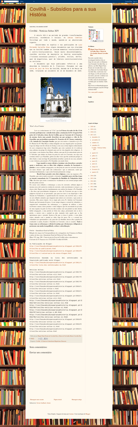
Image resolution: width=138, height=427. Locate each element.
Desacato (63, 341)
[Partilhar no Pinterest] (47, 339)
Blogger (88, 414)
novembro (95, 140)
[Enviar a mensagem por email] (39, 339)
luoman (71, 414)
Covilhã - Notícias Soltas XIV (99, 148)
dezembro (95, 137)
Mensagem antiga (77, 399)
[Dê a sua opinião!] (41, 339)
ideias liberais (74, 38)
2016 (92, 176)
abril (93, 164)
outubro (94, 143)
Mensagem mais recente (37, 399)
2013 (92, 184)
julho (93, 156)
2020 (92, 126)
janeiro (94, 172)
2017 (92, 135)
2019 (92, 129)
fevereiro (95, 169)
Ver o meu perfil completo (95, 92)
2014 (92, 181)
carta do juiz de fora (39, 69)
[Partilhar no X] (43, 339)
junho (94, 158)
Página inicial (58, 399)
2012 (92, 186)
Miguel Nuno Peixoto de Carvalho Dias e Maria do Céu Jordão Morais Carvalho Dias (99, 52)
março (94, 167)
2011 (92, 189)
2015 (92, 178)
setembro (95, 145)
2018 (92, 132)
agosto (94, 153)
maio (93, 161)
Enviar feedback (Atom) (44, 403)
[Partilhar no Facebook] (45, 339)
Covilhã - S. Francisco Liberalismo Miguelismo (48, 341)
